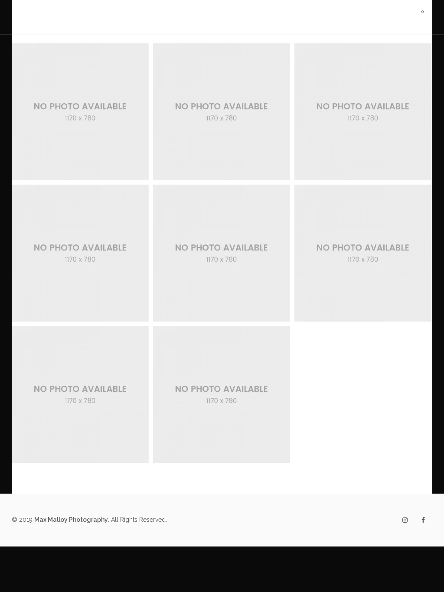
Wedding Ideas (243, 131)
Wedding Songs (101, 143)
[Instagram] (405, 520)
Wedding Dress (58, 143)
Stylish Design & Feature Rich (221, 357)
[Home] (80, 17)
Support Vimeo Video (221, 75)
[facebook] (423, 520)
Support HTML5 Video (363, 75)
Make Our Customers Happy (222, 216)
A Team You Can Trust (80, 216)
